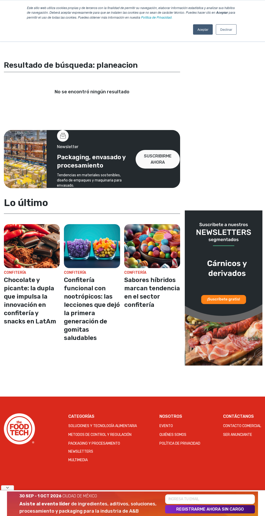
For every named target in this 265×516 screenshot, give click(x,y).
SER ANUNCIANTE (237, 434)
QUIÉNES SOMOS (172, 434)
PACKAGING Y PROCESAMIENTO (94, 443)
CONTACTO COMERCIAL (242, 426)
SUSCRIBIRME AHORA (158, 159)
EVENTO (166, 426)
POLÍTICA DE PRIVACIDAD (179, 443)
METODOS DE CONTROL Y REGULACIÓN (99, 434)
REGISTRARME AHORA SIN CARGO (210, 509)
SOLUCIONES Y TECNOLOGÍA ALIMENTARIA (102, 426)
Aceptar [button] (202, 29)
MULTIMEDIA (78, 460)
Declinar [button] (226, 29)
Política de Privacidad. (156, 17)
